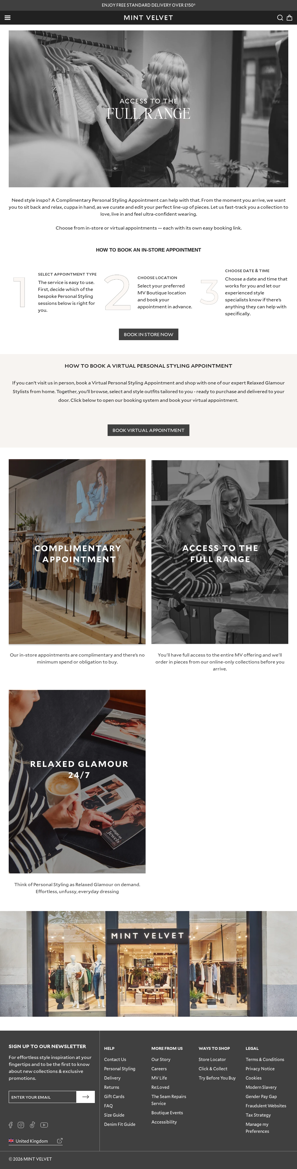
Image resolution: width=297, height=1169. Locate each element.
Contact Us (115, 1059)
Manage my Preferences (257, 1128)
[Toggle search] (280, 18)
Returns (111, 1087)
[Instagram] (21, 1125)
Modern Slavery (261, 1087)
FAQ (108, 1105)
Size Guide (114, 1115)
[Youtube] (44, 1125)
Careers (159, 1068)
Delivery (112, 1078)
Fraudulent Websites (266, 1105)
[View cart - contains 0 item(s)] (289, 18)
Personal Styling (119, 1068)
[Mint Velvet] (148, 17)
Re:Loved (160, 1087)
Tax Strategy (258, 1115)
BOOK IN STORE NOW (148, 334)
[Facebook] (10, 1125)
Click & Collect (213, 1068)
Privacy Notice (260, 1068)
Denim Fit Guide (119, 1124)
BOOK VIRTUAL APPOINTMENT (148, 430)
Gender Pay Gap (261, 1096)
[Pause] (280, 38)
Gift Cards (114, 1096)
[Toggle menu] (7, 18)
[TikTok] (32, 1125)
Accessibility (164, 1122)
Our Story (161, 1059)
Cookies (254, 1078)
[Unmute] (271, 38)
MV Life (159, 1078)
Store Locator (212, 1059)
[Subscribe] (86, 1097)
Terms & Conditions (265, 1059)
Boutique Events (167, 1112)
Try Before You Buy (217, 1078)
